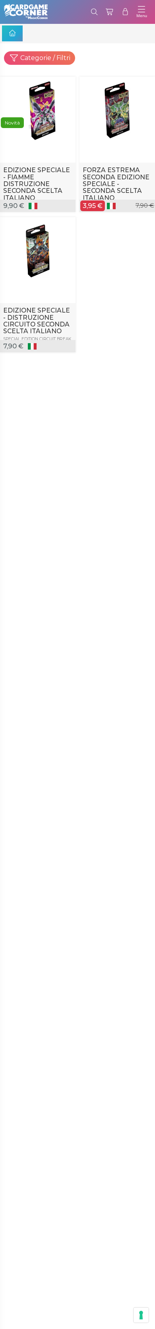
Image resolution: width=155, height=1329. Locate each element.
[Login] (125, 12)
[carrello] (110, 12)
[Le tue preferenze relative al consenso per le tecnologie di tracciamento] (141, 1315)
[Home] (12, 33)
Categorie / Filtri (44, 58)
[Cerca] (94, 12)
